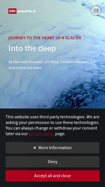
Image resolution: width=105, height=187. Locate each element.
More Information (55, 148)
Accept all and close (52, 176)
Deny (52, 162)
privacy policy (41, 134)
